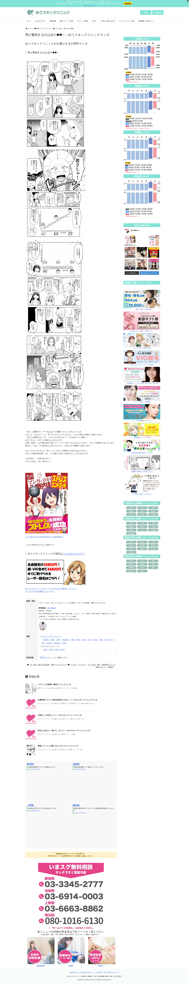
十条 (153, 527)
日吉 (142, 568)
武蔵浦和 (153, 530)
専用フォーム (45, 657)
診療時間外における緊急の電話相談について (83, 972)
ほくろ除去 (136, 420)
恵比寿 (131, 527)
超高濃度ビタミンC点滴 (142, 437)
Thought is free (106, 979)
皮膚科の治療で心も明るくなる (142, 471)
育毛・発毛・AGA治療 (143, 309)
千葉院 (101, 640)
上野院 (58, 640)
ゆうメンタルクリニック (51, 636)
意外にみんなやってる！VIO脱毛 (142, 365)
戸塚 (153, 564)
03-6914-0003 (80, 769)
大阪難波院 (56, 643)
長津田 (131, 568)
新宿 (150, 383)
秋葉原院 (46, 640)
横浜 (157, 383)
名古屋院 (49, 643)
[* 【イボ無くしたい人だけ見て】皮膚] (130, 264)
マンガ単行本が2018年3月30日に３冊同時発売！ (44, 537)
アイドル (73, 665)
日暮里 (153, 514)
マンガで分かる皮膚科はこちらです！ (40, 591)
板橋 (131, 530)
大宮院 (72, 640)
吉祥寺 (142, 545)
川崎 (142, 561)
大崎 (153, 523)
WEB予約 (128, 3)
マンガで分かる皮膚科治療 (142, 348)
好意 (98, 665)
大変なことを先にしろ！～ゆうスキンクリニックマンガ (59, 715)
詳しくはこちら (90, 5)
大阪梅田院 (65, 640)
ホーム (30, 28)
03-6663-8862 (34, 810)
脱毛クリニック (101, 667)
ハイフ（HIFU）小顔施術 (141, 402)
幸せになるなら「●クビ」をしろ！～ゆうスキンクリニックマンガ (64, 730)
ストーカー (82, 665)
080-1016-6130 (80, 813)
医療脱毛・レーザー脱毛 (135, 383)
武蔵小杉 (131, 571)
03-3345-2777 (34, 769)
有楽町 (153, 511)
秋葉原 (131, 511)
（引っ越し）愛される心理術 (64, 28)
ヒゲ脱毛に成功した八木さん (142, 494)
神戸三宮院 (107, 640)
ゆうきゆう (51, 608)
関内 (153, 561)
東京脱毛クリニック (109, 665)
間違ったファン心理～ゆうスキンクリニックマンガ (58, 746)
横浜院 (95, 640)
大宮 (142, 530)
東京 (142, 542)
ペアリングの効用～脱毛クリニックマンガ (54, 684)
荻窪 (131, 552)
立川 (153, 542)
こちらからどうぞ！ (74, 553)
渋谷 (142, 523)
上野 (153, 383)
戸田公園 (131, 533)
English (157, 12)
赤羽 (142, 527)
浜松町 (142, 514)
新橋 (153, 508)
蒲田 (142, 511)
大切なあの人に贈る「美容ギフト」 (142, 331)
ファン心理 (91, 665)
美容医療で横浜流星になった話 (142, 453)
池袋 (146, 383)
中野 (131, 545)
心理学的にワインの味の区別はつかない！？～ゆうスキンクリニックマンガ (67, 700)
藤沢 (153, 568)
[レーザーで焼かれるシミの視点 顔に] (141, 264)
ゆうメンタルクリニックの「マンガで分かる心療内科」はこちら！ (51, 588)
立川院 (64, 643)
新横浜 (142, 564)
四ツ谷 (153, 549)
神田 (142, 549)
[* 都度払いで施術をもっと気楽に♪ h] (130, 240)
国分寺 (153, 545)
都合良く (111, 667)
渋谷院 (84, 640)
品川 (142, 508)
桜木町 (131, 564)
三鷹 (131, 549)
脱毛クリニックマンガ (43, 28)
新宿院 (78, 640)
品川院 (89, 640)
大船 (131, 561)
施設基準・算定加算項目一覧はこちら (108, 972)
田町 (131, 514)
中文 (146, 12)
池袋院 (52, 640)
